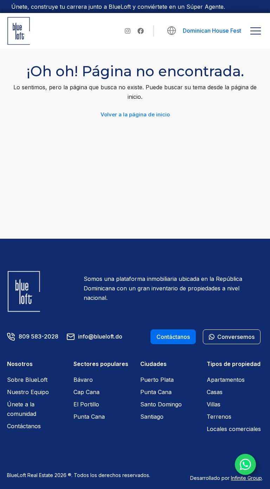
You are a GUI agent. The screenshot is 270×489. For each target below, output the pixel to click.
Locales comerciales (234, 428)
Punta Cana (89, 416)
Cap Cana (86, 391)
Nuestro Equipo (28, 391)
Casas (215, 391)
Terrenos (219, 416)
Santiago (151, 416)
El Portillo (86, 404)
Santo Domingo (161, 404)
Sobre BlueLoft (27, 379)
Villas (213, 404)
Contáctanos (24, 426)
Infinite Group (246, 478)
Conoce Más (244, 6)
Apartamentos (226, 379)
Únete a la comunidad (21, 409)
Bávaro (83, 379)
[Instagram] (127, 31)
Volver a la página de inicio (135, 114)
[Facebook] (140, 31)
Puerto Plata (157, 379)
